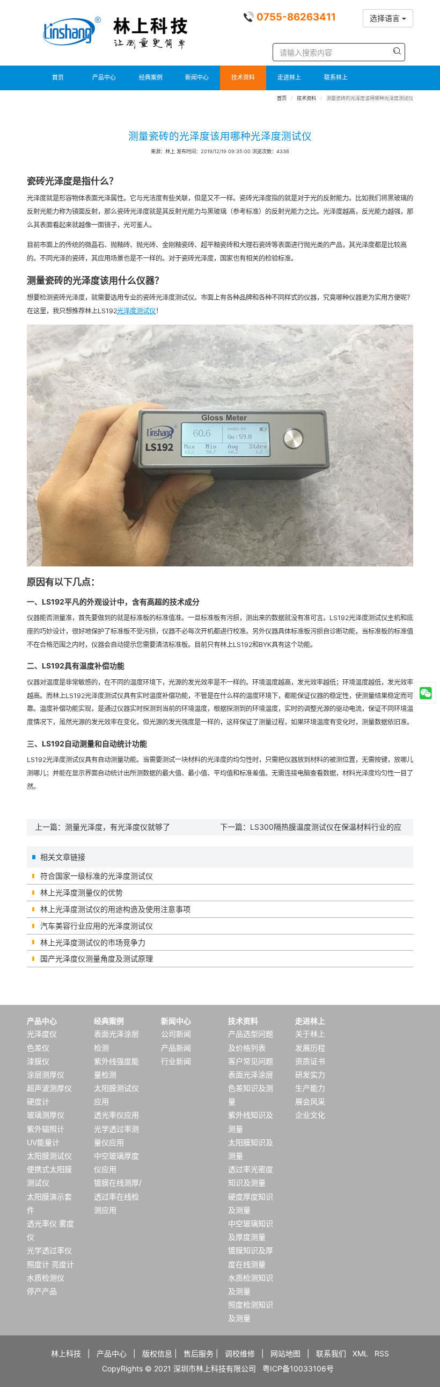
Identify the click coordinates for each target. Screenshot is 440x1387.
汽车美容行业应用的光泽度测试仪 (96, 925)
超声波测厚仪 (49, 1088)
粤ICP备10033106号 (298, 1368)
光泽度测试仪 (136, 311)
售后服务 (199, 1353)
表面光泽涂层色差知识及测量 (250, 1088)
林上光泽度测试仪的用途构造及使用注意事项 (115, 909)
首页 (58, 77)
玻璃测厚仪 (45, 1114)
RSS (382, 1353)
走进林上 (289, 77)
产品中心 (104, 77)
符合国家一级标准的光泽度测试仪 (96, 875)
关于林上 (310, 1033)
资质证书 (310, 1061)
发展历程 (310, 1047)
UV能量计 (43, 1142)
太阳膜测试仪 (49, 1155)
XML (360, 1353)
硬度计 (38, 1101)
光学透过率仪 (49, 1250)
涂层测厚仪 (45, 1074)
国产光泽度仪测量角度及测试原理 (96, 958)
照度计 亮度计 (50, 1264)
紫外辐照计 (45, 1128)
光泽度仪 (42, 1033)
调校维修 (240, 1353)
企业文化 (310, 1114)
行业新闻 (176, 1061)
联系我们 (331, 1353)
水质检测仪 (45, 1277)
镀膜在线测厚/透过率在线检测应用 (118, 1196)
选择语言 (386, 18)
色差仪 (38, 1047)
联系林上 (336, 77)
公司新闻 (176, 1033)
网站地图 (285, 1353)
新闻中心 (197, 77)
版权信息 (157, 1353)
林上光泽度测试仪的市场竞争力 (92, 942)
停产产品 (42, 1291)
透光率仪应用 (116, 1114)
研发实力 (310, 1074)
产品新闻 (176, 1047)
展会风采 (310, 1101)
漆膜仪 (38, 1061)
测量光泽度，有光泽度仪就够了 (117, 826)
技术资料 (243, 77)
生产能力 (310, 1088)
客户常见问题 (250, 1061)
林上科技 (66, 1353)
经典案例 (151, 77)
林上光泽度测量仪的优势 (81, 892)
